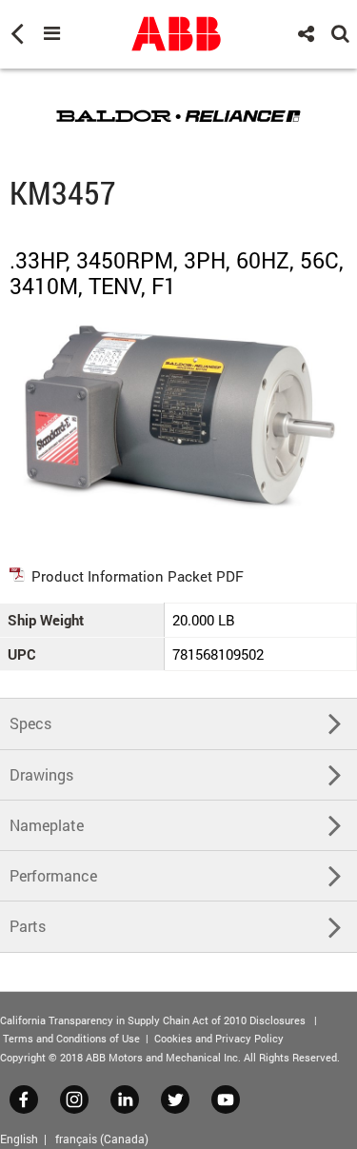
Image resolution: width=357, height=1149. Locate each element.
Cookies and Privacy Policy (219, 1038)
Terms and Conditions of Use (71, 1038)
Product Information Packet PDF (137, 575)
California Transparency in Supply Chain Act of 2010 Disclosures (153, 1020)
